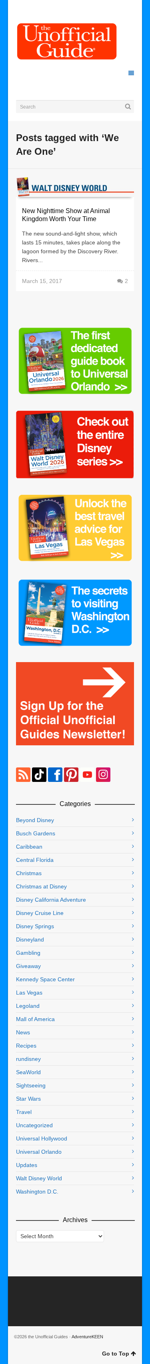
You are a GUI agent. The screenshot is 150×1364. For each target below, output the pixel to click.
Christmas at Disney (41, 886)
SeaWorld (28, 1072)
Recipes (26, 1045)
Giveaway (28, 966)
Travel (24, 1112)
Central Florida (35, 860)
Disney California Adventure (51, 899)
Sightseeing (31, 1085)
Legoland (28, 1006)
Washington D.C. (37, 1191)
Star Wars (28, 1098)
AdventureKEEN (87, 1336)
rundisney (28, 1059)
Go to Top (115, 1353)
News (23, 1032)
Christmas (29, 873)
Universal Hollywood (41, 1138)
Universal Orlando (39, 1152)
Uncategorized (34, 1125)
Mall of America (35, 1019)
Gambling (28, 953)
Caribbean (29, 846)
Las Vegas (29, 992)
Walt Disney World (39, 1178)
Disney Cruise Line (40, 913)
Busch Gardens (35, 833)
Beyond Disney (35, 820)
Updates (26, 1165)
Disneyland (30, 939)
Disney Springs (35, 926)
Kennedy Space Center (45, 979)
